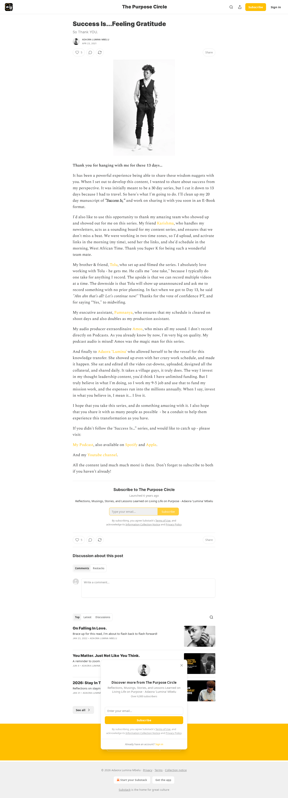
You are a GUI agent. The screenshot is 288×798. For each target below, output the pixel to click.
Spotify (131, 445)
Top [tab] (77, 617)
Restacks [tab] (98, 568)
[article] (144, 636)
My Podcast (83, 445)
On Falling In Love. (90, 628)
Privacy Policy (173, 733)
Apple (151, 445)
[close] (181, 665)
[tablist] (90, 568)
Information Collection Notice (143, 733)
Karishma (165, 223)
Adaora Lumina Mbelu (95, 39)
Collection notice (176, 770)
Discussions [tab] (102, 617)
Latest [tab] (87, 617)
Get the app (163, 780)
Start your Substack (133, 780)
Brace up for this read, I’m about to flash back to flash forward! (115, 634)
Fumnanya (123, 312)
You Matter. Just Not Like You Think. (106, 655)
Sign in (276, 7)
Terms (159, 770)
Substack (124, 790)
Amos (137, 329)
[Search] (231, 7)
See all (80, 710)
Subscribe (255, 7)
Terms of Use (162, 729)
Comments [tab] (82, 568)
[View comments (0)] (90, 52)
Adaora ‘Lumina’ (112, 352)
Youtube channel (102, 455)
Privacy (147, 770)
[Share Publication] (240, 7)
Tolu (114, 265)
